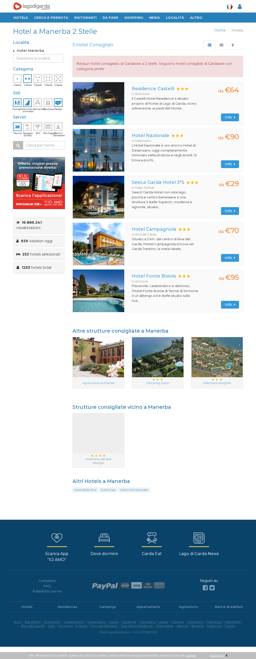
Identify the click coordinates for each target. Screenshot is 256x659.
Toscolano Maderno (136, 626)
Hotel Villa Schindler (134, 490)
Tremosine (164, 626)
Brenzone (52, 622)
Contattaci (47, 581)
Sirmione (65, 626)
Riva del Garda (32, 626)
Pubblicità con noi (47, 591)
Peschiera (233, 622)
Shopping (133, 18)
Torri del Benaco (103, 626)
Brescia (198, 626)
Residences (67, 607)
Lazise (163, 622)
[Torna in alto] (242, 644)
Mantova (214, 626)
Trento (229, 626)
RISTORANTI (85, 18)
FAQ (47, 586)
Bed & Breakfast (229, 607)
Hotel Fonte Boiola (154, 276)
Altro (196, 18)
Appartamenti (148, 607)
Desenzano (96, 622)
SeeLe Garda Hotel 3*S (158, 182)
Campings (108, 607)
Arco (18, 622)
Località (175, 18)
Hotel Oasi (108, 490)
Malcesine (195, 622)
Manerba (214, 622)
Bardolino (33, 622)
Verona (182, 626)
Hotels (21, 18)
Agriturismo (188, 607)
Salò (51, 626)
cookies (191, 655)
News (154, 18)
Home (220, 30)
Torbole (81, 626)
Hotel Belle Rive (85, 490)
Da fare (110, 18)
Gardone (129, 622)
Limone (178, 622)
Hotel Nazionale (150, 135)
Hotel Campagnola (154, 229)
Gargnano (148, 622)
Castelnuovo (74, 622)
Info (229, 117)
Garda (113, 622)
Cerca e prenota (51, 18)
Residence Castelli (153, 88)
